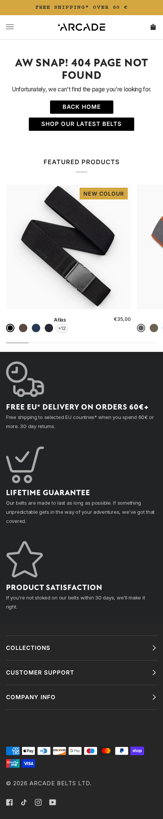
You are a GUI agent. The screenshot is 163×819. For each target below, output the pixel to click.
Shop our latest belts (81, 123)
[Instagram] (38, 802)
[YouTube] (52, 802)
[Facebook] (9, 802)
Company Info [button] (31, 697)
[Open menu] (17, 27)
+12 (62, 328)
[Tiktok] (23, 802)
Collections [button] (28, 647)
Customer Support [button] (40, 672)
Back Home (82, 106)
